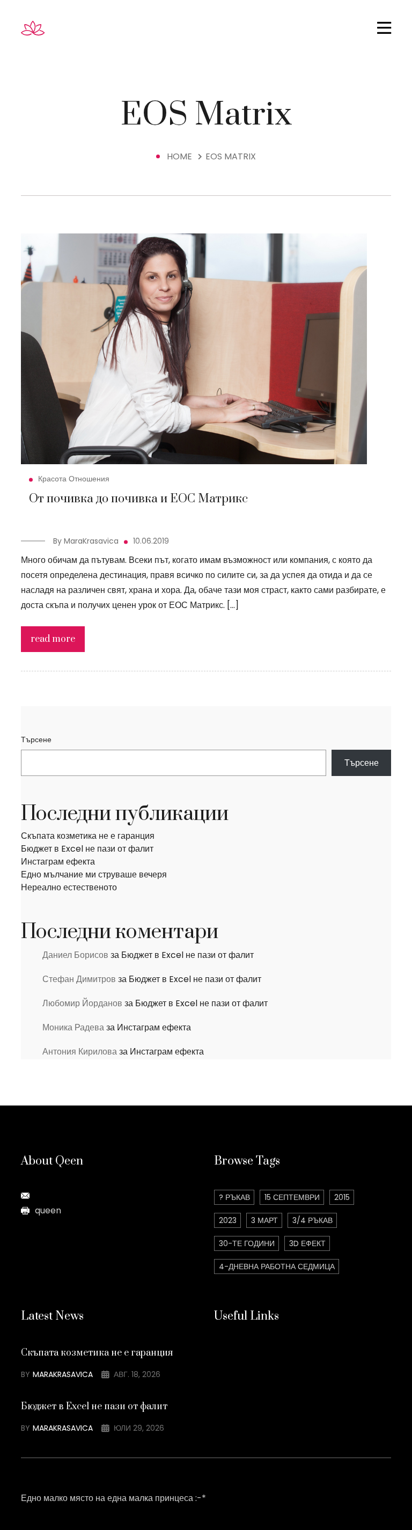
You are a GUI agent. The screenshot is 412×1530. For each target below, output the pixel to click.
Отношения (89, 478)
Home (181, 156)
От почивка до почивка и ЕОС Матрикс (138, 499)
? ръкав (234, 1197)
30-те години (247, 1243)
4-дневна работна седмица (277, 1266)
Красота (52, 478)
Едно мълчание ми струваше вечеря (94, 874)
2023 (228, 1220)
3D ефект (307, 1243)
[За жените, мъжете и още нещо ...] (53, 27)
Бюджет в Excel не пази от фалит (87, 849)
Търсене (36, 739)
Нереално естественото (69, 887)
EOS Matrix (230, 156)
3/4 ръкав (312, 1220)
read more (53, 639)
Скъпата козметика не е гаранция (87, 836)
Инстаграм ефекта (58, 861)
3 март (264, 1220)
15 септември (292, 1197)
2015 (342, 1197)
